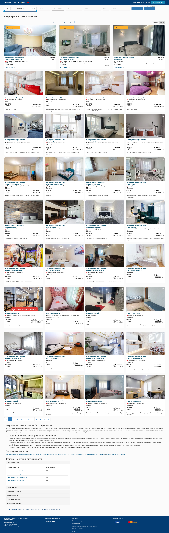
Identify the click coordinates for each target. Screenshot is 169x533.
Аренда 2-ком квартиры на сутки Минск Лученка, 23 (124, 58)
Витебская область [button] (13, 463)
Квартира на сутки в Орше (15, 474)
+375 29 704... (117, 410)
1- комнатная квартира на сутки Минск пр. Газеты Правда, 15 (15, 97)
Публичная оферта (77, 521)
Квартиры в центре (40, 22)
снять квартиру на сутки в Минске (65, 454)
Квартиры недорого (67, 22)
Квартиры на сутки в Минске (20, 518)
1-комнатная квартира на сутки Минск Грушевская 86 (14, 400)
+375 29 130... (35, 322)
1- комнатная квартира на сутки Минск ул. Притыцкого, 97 (55, 97)
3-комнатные (28, 22)
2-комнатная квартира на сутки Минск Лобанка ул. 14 (55, 400)
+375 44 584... (36, 106)
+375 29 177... (77, 236)
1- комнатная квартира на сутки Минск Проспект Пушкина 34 (96, 357)
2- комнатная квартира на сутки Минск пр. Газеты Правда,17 (15, 357)
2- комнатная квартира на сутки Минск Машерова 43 (55, 140)
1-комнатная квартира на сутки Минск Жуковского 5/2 (95, 183)
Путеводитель (76, 523)
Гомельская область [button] (13, 499)
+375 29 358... (117, 236)
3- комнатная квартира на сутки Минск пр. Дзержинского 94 (55, 183)
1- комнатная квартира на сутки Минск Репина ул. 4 (136, 183)
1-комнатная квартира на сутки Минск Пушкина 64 (14, 226)
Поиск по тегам (55, 509)
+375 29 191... (158, 193)
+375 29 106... (158, 367)
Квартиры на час (35, 509)
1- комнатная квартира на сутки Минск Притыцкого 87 (55, 226)
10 (44, 419)
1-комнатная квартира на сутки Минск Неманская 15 (136, 140)
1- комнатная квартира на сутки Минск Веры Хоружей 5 (69, 58)
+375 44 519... (158, 236)
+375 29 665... (9, 68)
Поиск (137, 9)
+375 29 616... (77, 410)
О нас (74, 531)
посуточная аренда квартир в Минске (43, 454)
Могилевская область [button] (14, 503)
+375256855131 (50, 522)
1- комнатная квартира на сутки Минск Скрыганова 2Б (15, 312)
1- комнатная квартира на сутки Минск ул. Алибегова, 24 (136, 357)
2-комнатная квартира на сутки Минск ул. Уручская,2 (136, 312)
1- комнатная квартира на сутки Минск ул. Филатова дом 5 (15, 269)
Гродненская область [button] (14, 491)
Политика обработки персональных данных (84, 526)
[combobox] (44, 8)
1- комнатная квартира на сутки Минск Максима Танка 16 (96, 226)
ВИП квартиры (45, 509)
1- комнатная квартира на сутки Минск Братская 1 (136, 226)
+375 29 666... (158, 277)
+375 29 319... (118, 68)
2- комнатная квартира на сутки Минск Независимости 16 (136, 269)
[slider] (4, 11)
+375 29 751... (36, 149)
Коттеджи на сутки (138, 2)
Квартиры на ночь (23, 509)
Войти (148, 2)
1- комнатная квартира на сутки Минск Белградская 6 (96, 140)
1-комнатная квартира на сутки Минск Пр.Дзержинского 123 (136, 400)
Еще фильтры (150, 9)
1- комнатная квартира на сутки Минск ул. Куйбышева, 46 (15, 183)
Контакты (75, 518)
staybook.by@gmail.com (53, 518)
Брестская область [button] (13, 487)
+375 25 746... (117, 367)
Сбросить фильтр (151, 6)
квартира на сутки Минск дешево (115, 454)
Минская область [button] (12, 495)
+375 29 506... (77, 149)
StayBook (7, 2)
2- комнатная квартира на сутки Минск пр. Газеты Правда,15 (96, 269)
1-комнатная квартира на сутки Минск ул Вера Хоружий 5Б (14, 58)
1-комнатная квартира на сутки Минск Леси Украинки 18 (95, 312)
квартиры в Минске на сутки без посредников (19, 454)
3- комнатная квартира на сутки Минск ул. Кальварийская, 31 (96, 97)
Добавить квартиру (158, 2)
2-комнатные (18, 22)
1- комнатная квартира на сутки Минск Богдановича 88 (55, 269)
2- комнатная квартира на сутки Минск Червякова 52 (15, 140)
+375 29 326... (117, 322)
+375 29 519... (36, 279)
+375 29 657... (158, 322)
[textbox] (57, 8)
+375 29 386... (117, 279)
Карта (162, 22)
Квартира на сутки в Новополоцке (17, 477)
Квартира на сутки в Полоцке (16, 480)
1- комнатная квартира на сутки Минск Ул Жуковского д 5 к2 (96, 400)
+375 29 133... (64, 68)
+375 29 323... (117, 149)
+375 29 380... (77, 106)
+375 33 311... (36, 236)
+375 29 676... (36, 193)
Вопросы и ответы (77, 528)
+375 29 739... (117, 193)
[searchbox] (44, 8)
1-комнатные (7, 22)
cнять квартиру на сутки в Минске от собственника (90, 454)
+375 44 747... (158, 149)
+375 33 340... (77, 279)
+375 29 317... (117, 106)
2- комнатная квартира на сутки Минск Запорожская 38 (55, 312)
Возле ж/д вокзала (54, 22)
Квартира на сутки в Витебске (16, 471)
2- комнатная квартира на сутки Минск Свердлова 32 (55, 357)
